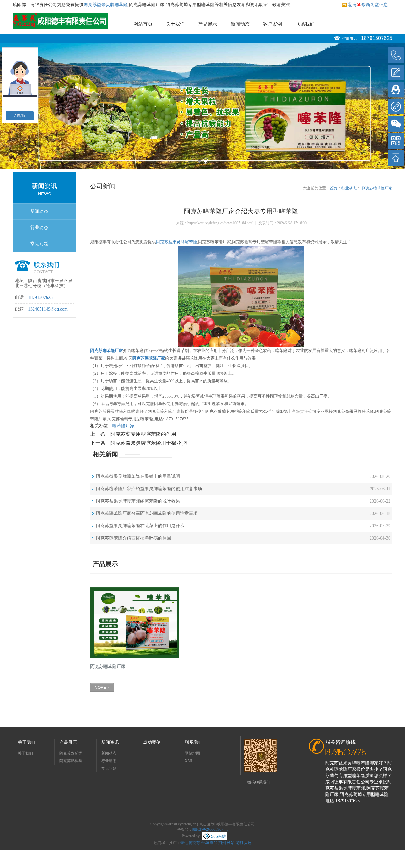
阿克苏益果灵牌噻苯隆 (106, 4)
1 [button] (199, 161)
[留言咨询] (396, 72)
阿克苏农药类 (70, 753)
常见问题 (39, 243)
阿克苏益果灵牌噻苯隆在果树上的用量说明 (138, 476)
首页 (333, 188)
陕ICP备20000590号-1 (210, 829)
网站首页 (143, 24)
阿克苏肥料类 (70, 761)
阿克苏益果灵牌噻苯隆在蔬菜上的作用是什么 (140, 525)
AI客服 (20, 116)
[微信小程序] (396, 106)
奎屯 (184, 843)
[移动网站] (396, 141)
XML (189, 761)
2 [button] (205, 161)
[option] (202, 106)
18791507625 (376, 38)
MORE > (102, 687)
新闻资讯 (110, 742)
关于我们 (175, 24)
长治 (230, 843)
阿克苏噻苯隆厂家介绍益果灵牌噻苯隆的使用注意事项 (149, 488)
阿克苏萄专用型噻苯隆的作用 (143, 434)
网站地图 (192, 753)
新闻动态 (240, 24)
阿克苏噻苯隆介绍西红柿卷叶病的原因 (133, 538)
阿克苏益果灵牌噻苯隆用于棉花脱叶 (150, 443)
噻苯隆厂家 (123, 425)
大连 (248, 843)
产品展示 (207, 24)
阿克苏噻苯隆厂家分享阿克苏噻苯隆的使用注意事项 (147, 513)
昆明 (239, 843)
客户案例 (272, 24)
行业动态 (39, 227)
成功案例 (152, 742)
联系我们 (305, 24)
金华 (205, 843)
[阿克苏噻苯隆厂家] (134, 622)
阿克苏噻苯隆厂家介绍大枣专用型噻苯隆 (377, 188)
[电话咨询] (396, 55)
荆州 (222, 843)
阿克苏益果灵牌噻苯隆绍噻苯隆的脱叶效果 (138, 501)
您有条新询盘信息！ (370, 4)
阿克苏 (194, 843)
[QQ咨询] (396, 89)
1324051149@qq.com (48, 309)
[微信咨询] (396, 124)
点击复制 (207, 824)
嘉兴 (213, 843)
